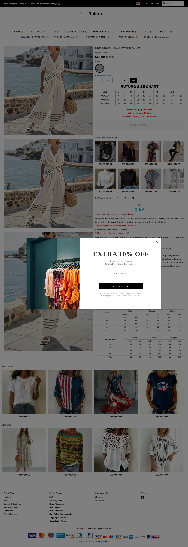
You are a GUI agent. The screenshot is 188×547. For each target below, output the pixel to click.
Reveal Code (121, 286)
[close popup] (156, 242)
